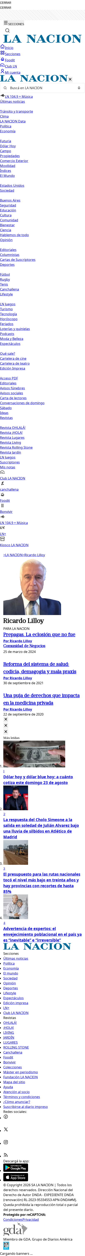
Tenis (4, 284)
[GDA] (15, 1234)
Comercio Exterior (14, 161)
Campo (5, 151)
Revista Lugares (12, 437)
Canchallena (9, 289)
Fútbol (5, 274)
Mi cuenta (12, 72)
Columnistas (9, 254)
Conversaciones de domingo (22, 403)
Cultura (6, 215)
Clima (4, 116)
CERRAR (5, 2)
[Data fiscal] (6, 1248)
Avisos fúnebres (12, 388)
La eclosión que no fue (39, 634)
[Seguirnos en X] (5, 1130)
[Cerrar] (70, 79)
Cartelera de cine (13, 358)
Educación (8, 210)
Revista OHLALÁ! (12, 427)
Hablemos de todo (14, 235)
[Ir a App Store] (15, 1180)
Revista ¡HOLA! (11, 432)
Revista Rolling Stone (16, 447)
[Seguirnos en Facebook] (5, 1118)
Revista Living (10, 442)
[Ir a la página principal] (42, 41)
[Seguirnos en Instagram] (5, 1143)
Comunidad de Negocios (24, 646)
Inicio (9, 48)
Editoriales (8, 249)
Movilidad (7, 165)
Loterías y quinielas (15, 329)
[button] (42, 311)
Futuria (5, 141)
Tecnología (8, 314)
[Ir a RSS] (5, 1156)
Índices (5, 170)
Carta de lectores (13, 398)
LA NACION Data (13, 121)
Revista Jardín (10, 452)
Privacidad (30, 1219)
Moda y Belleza (11, 338)
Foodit (10, 60)
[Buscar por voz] (79, 88)
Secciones (12, 54)
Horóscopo (9, 319)
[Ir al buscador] (7, 30)
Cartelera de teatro (15, 363)
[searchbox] (41, 87)
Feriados (6, 324)
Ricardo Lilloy (33, 555)
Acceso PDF (9, 378)
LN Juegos (7, 304)
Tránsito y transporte (16, 111)
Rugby (5, 279)
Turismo (6, 309)
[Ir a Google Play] (15, 1170)
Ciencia (5, 230)
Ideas (4, 413)
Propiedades (10, 156)
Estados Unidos (12, 185)
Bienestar (7, 225)
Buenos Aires (10, 200)
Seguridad (8, 205)
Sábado (6, 408)
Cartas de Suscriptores (17, 259)
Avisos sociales (11, 393)
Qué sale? (7, 353)
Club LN (11, 66)
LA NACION (12, 555)
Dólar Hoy (8, 146)
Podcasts (7, 334)
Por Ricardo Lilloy (17, 641)
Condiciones (12, 1219)
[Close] (5, 719)
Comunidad (9, 220)
